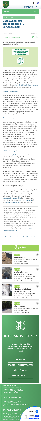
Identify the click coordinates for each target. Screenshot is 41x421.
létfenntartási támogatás (13, 202)
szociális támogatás (17, 37)
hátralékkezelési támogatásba (12, 198)
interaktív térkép (20, 336)
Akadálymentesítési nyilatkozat (12, 419)
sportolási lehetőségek (20, 365)
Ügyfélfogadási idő (8, 406)
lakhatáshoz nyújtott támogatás (13, 155)
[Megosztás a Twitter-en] (33, 37)
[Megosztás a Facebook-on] (29, 37)
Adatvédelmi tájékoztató (10, 418)
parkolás (20, 359)
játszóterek (20, 370)
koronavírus (7, 37)
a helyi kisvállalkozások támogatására (26, 85)
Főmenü (28, 6)
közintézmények (20, 375)
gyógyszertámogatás (25, 200)
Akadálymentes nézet (37, 2)
